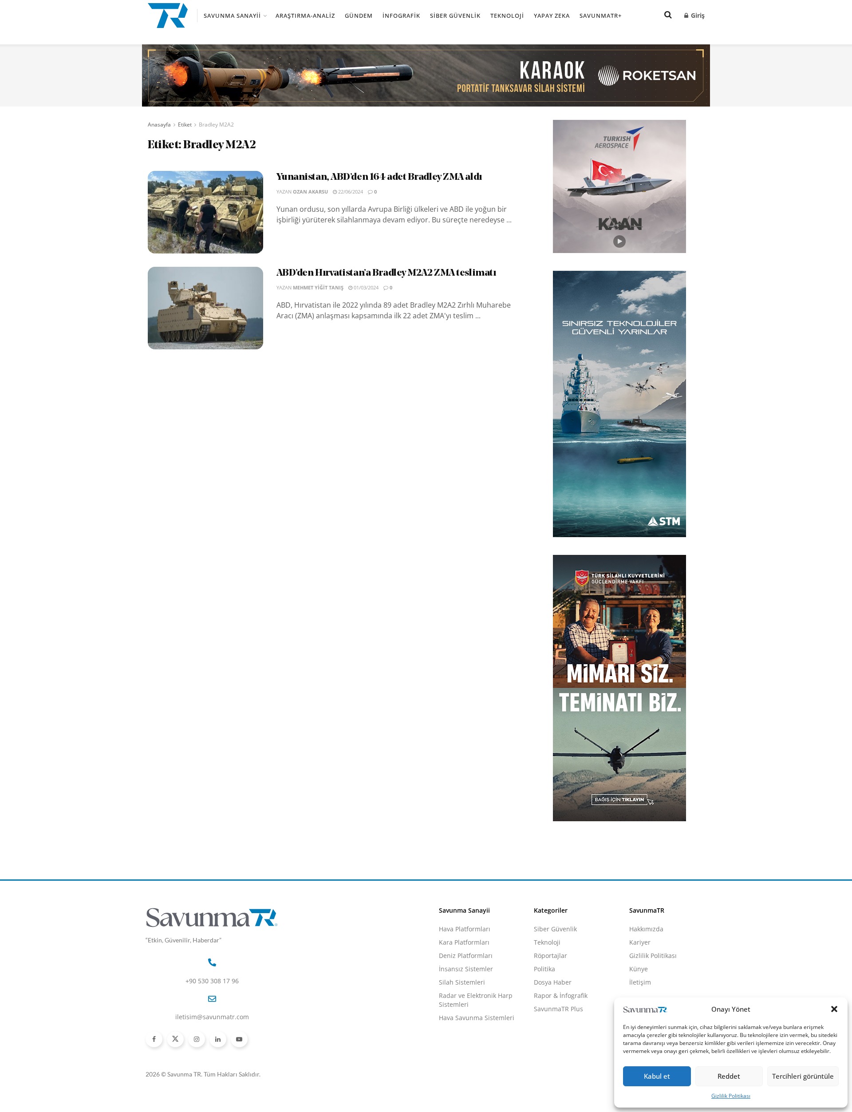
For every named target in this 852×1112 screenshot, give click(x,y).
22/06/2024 (350, 191)
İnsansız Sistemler (466, 969)
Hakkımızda (646, 929)
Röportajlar (550, 955)
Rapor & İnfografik (561, 995)
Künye (638, 969)
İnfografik (401, 16)
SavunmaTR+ (601, 16)
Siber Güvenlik (455, 16)
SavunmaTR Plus (558, 1009)
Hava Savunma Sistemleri (476, 1017)
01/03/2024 (365, 287)
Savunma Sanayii (232, 16)
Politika (544, 969)
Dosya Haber (553, 982)
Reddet (729, 1076)
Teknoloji (507, 16)
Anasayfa (159, 124)
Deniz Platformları (466, 955)
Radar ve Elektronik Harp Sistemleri (476, 1000)
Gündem (359, 16)
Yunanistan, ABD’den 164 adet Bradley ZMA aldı (379, 177)
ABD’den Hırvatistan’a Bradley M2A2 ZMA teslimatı (386, 273)
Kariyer (640, 942)
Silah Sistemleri (462, 982)
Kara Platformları (464, 942)
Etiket (185, 124)
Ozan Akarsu (310, 191)
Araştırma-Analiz (305, 16)
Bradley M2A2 (216, 124)
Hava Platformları (464, 929)
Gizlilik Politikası (730, 1096)
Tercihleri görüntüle (803, 1076)
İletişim (640, 982)
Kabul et (657, 1076)
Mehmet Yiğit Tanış (318, 287)
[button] (834, 1009)
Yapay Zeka (552, 16)
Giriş (697, 15)
